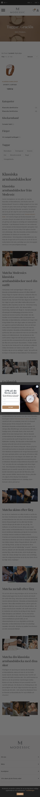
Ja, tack (10, 407)
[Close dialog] (37, 386)
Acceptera (20, 794)
